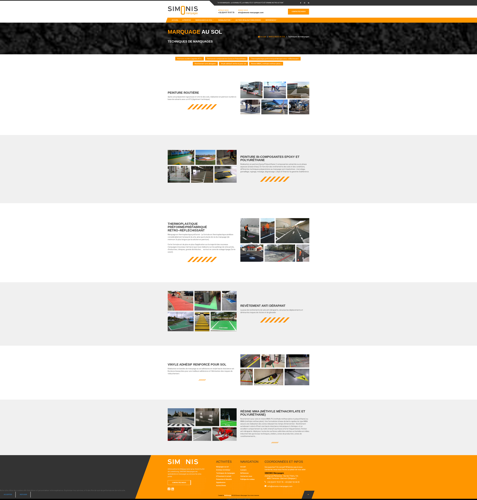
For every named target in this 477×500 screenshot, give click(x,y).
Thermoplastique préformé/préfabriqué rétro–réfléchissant (275, 59)
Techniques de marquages (225, 473)
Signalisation (220, 482)
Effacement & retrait (223, 476)
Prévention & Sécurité (224, 479)
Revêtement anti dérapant (205, 64)
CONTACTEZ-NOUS (299, 11)
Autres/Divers (221, 485)
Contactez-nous (246, 476)
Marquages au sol (222, 467)
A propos (243, 470)
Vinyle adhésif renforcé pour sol (233, 64)
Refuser (23, 494)
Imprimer (246, 499)
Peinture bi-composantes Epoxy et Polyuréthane (226, 59)
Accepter (8, 494)
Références (244, 473)
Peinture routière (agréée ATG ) (189, 59)
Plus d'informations (235, 499)
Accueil (243, 467)
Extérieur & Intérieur (223, 470)
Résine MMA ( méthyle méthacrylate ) (266, 64)
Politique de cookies (247, 479)
